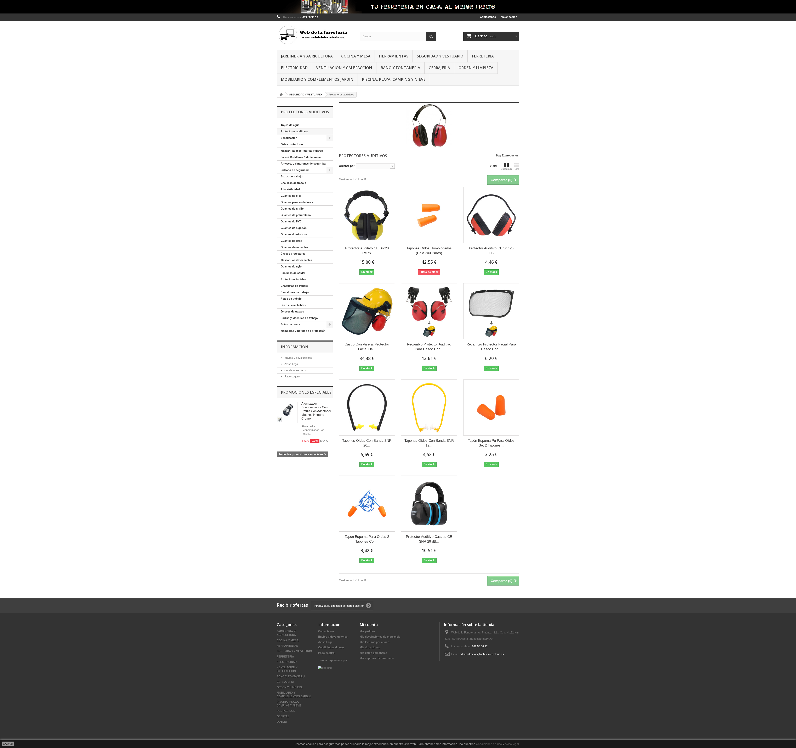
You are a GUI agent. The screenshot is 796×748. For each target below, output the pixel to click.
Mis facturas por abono (374, 642)
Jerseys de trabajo (292, 311)
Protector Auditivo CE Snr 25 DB (491, 250)
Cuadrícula (506, 169)
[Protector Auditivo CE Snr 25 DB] (491, 215)
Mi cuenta (369, 624)
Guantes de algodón (294, 227)
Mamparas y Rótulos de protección (303, 330)
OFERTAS (283, 716)
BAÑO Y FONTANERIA (400, 67)
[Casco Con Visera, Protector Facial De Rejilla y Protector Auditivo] (367, 311)
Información (294, 346)
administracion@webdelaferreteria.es (482, 654)
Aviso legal (512, 744)
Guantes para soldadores (297, 202)
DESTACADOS (286, 711)
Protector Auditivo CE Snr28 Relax (367, 250)
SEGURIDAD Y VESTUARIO (440, 56)
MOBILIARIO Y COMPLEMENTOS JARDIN (317, 79)
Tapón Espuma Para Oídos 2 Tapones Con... (367, 539)
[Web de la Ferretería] (315, 34)
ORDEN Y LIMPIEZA (476, 67)
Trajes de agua (290, 125)
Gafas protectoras (292, 144)
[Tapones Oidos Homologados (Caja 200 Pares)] (429, 215)
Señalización (289, 137)
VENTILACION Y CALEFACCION (344, 67)
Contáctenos (488, 16)
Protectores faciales (293, 279)
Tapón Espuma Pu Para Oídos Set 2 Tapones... (491, 443)
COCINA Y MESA (355, 56)
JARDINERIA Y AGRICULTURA (307, 56)
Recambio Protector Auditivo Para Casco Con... (429, 346)
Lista (516, 169)
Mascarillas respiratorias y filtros (302, 150)
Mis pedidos (367, 631)
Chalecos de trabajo (293, 182)
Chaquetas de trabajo (294, 285)
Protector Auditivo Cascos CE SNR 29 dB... (429, 539)
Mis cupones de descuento (377, 658)
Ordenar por (346, 165)
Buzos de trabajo (291, 176)
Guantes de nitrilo (292, 208)
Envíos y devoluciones (298, 357)
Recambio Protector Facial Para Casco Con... (491, 346)
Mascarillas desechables (296, 260)
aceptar (8, 744)
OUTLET (282, 721)
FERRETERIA (483, 56)
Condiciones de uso (296, 370)
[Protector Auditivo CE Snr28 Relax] (367, 215)
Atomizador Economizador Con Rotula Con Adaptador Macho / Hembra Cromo (316, 411)
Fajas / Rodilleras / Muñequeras (301, 157)
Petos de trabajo (291, 298)
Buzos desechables (293, 305)
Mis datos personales (373, 652)
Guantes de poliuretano (296, 215)
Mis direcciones (370, 647)
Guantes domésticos (294, 234)
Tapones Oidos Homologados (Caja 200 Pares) (429, 250)
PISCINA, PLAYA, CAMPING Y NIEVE (394, 79)
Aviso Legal (291, 364)
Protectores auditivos (294, 131)
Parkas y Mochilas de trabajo (299, 318)
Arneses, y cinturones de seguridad (303, 163)
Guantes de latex (291, 240)
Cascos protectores (293, 253)
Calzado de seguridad (295, 170)
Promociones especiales (306, 392)
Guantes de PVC (291, 221)
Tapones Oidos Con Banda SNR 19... (429, 443)
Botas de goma (290, 324)
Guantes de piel (291, 195)
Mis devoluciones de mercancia (380, 636)
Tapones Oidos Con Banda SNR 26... (367, 443)
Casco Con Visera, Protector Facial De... (367, 346)
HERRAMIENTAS (393, 56)
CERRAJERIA (439, 67)
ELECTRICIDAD (294, 67)
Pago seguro (292, 376)
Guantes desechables (294, 247)
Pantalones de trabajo (295, 292)
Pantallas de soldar (293, 273)
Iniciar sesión (508, 16)
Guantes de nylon (292, 266)
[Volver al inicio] (281, 94)
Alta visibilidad (290, 189)
